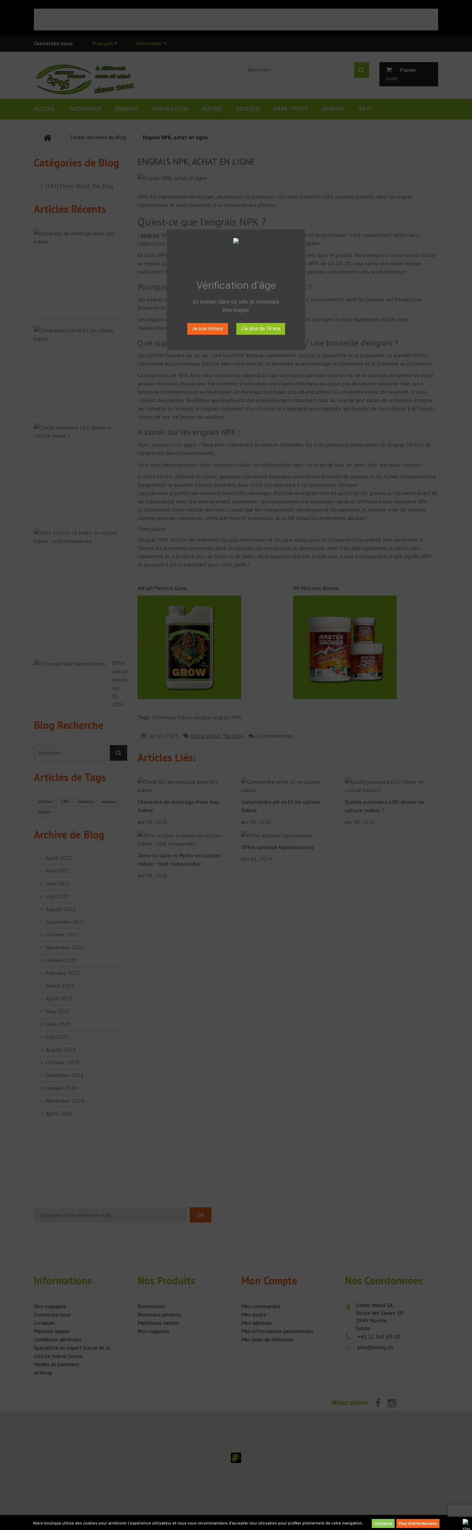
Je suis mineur (208, 328)
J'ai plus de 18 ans (261, 328)
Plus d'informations (418, 1523)
